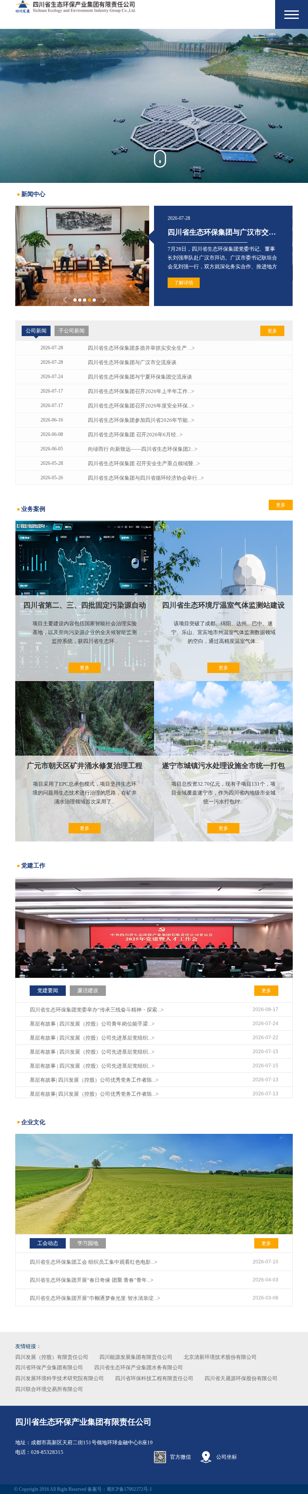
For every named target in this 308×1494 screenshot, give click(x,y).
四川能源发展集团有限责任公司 (135, 1357)
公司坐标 (226, 1457)
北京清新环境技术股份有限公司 (220, 1357)
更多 (272, 331)
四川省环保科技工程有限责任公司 (154, 1378)
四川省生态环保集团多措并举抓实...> (227, 232)
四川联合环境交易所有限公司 (49, 1389)
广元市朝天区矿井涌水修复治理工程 (84, 766)
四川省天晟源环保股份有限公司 (241, 1378)
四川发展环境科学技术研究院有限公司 (59, 1378)
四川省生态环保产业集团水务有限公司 (138, 1367)
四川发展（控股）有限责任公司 (51, 1357)
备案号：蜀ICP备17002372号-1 (119, 1489)
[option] (154, 106)
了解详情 (183, 283)
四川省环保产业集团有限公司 (49, 1367)
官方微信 (180, 1457)
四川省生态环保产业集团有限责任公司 (83, 1421)
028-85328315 (47, 1452)
